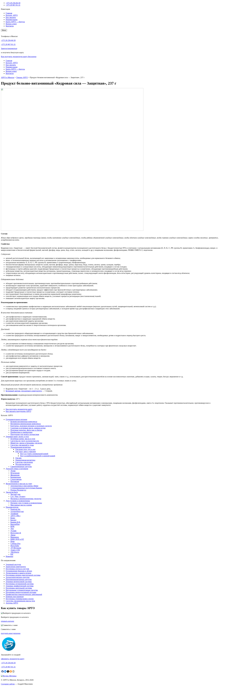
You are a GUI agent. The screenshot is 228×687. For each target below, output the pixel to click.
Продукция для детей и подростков (24, 434)
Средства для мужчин (24, 462)
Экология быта (12, 492)
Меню (4, 30)
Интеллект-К (15, 533)
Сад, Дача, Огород (17, 496)
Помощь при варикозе (15, 597)
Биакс (12, 518)
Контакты (10, 26)
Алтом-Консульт (17, 511)
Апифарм (14, 514)
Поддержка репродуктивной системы (21, 592)
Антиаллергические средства (17, 577)
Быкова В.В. (15, 522)
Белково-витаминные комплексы (23, 422)
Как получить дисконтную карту (19, 409)
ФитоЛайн (14, 546)
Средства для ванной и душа (22, 445)
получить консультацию (10, 633)
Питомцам (14, 481)
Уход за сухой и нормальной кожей (34, 454)
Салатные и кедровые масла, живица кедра (27, 428)
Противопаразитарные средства (19, 579)
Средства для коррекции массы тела (20, 601)
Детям (12, 471)
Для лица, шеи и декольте (25, 452)
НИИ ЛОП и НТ (17, 539)
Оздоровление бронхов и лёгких (19, 571)
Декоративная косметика (25, 460)
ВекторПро (15, 524)
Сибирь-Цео (15, 544)
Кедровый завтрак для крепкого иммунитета (24, 391)
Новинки (9, 556)
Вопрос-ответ (11, 24)
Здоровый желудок (13, 564)
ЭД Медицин (15, 548)
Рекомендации (11, 20)
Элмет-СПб (15, 550)
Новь (12, 541)
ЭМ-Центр (14, 552)
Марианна (14, 537)
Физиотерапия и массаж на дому (19, 484)
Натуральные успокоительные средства (22, 590)
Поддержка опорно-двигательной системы (23, 575)
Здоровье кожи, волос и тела (17, 437)
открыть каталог (7, 621)
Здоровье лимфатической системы (19, 586)
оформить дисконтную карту (12, 659)
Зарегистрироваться (9, 48)
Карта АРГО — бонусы (15, 22)
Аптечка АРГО (12, 603)
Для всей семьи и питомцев (17, 469)
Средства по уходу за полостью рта (24, 441)
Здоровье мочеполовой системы (19, 582)
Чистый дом (15, 494)
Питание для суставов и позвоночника (26, 503)
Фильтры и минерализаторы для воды (25, 499)
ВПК (12, 526)
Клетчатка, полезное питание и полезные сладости (31, 426)
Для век (18, 458)
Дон (12, 529)
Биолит (13, 520)
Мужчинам (14, 473)
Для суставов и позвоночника (18, 501)
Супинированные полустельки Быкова (26, 488)
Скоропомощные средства (21, 466)
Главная (9, 13)
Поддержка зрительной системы (19, 588)
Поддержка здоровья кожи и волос (20, 599)
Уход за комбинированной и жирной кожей (37, 456)
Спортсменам (15, 479)
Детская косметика (22, 464)
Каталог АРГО (12, 15)
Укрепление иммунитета (16, 567)
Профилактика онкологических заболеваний (24, 594)
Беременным (15, 477)
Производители (12, 507)
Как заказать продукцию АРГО (18, 411)
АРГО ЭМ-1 (15, 516)
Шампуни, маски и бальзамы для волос (26, 443)
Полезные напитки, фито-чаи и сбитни (26, 430)
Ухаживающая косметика (20, 447)
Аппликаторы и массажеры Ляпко (24, 486)
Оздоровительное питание (16, 419)
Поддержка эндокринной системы (20, 584)
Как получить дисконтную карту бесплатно (18, 57)
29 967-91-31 (13, 5)
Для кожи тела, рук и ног (25, 449)
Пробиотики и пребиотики (21, 432)
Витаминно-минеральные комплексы (25, 424)
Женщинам (14, 475)
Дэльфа (13, 531)
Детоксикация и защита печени (18, 573)
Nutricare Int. (15, 509)
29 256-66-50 (13, 3)
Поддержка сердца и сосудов (17, 569)
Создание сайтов (8, 684)
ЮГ (11, 554)
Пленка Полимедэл (18, 490)
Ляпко (12, 535)
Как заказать (11, 17)
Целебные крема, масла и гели (22, 439)
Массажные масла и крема (21, 505)
